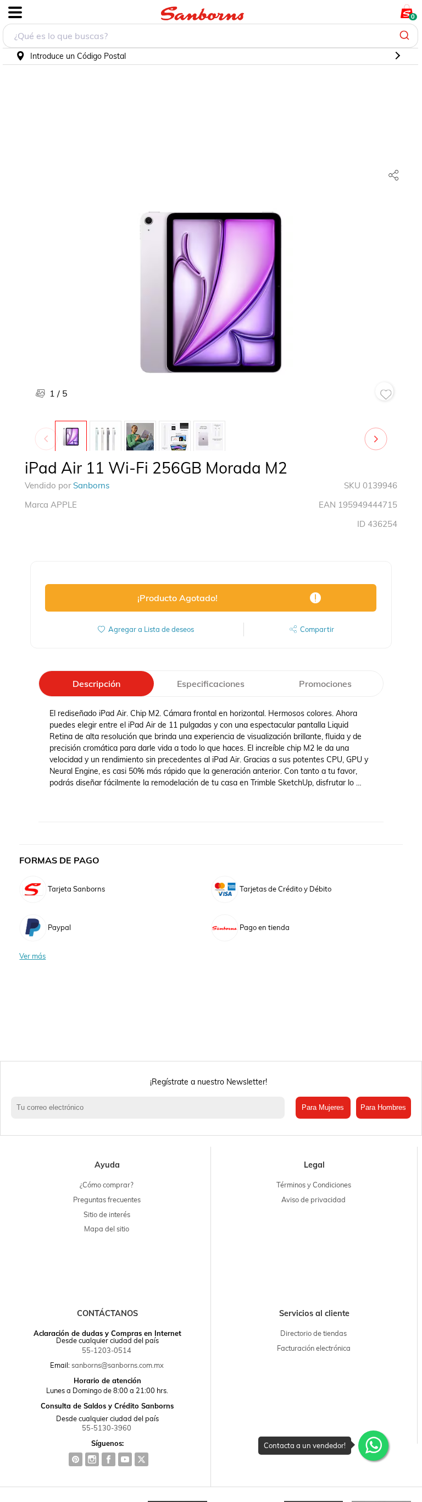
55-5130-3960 (106, 1427)
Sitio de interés (107, 1214)
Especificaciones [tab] (211, 683)
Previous (48, 433)
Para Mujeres (323, 1107)
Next (378, 433)
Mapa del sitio (106, 1228)
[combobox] (210, 36)
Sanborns (91, 485)
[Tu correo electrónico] (150, 1108)
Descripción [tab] (96, 683)
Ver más (32, 956)
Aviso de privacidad (313, 1199)
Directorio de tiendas (313, 1333)
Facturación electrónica (314, 1348)
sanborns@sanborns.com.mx (117, 1365)
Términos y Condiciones (313, 1184)
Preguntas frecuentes (107, 1199)
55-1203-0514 (106, 1350)
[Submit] (406, 35)
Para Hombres (383, 1107)
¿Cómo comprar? (107, 1184)
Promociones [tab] (325, 683)
